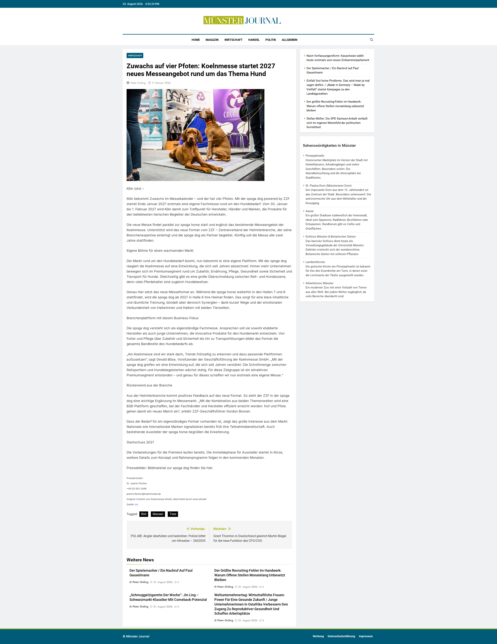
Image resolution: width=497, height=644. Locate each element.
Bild (143, 514)
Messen (158, 514)
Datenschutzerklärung (341, 636)
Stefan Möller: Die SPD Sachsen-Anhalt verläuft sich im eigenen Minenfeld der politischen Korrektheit (337, 123)
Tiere (172, 514)
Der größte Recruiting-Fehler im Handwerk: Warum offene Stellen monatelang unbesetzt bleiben (249, 575)
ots (136, 504)
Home (196, 40)
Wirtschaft (233, 40)
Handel (254, 40)
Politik (270, 40)
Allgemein (289, 40)
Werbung (318, 636)
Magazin (212, 40)
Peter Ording (138, 83)
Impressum (366, 636)
